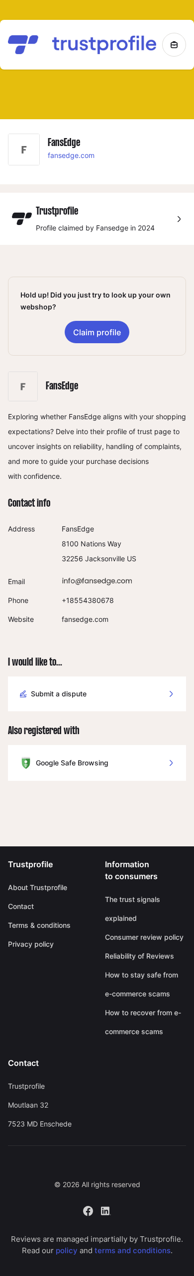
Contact (21, 906)
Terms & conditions (39, 925)
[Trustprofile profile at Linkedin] (106, 1210)
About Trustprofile (37, 887)
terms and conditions (133, 1250)
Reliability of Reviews (139, 956)
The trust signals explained (132, 908)
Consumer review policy (144, 937)
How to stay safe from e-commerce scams (141, 984)
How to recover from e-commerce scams (143, 1022)
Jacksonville (105, 558)
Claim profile (97, 332)
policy (67, 1250)
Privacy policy (31, 944)
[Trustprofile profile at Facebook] (88, 1210)
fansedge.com (71, 155)
